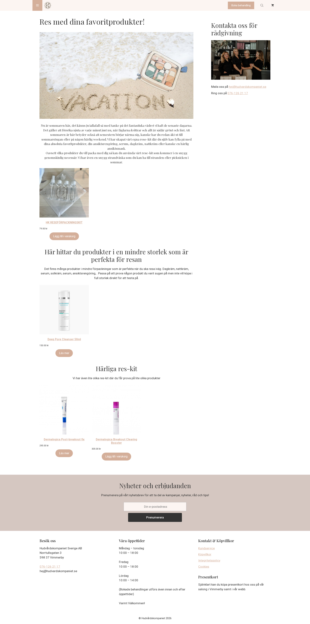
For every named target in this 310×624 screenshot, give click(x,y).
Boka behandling (241, 5)
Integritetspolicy (209, 560)
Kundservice (206, 548)
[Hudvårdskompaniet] (47, 5)
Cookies (203, 566)
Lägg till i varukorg (64, 236)
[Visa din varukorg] (273, 5)
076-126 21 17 (237, 93)
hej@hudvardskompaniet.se (247, 86)
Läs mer (64, 353)
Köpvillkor (204, 554)
